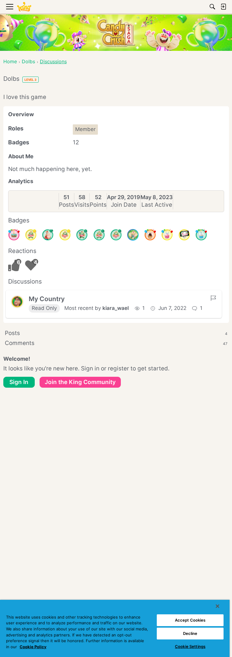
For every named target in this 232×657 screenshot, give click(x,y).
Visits (81, 204)
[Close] (217, 606)
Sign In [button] (18, 382)
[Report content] (213, 298)
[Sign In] (223, 6)
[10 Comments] (65, 235)
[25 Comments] (31, 235)
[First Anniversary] (201, 235)
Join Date (124, 204)
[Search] (212, 6)
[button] (17, 302)
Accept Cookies (190, 620)
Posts (66, 204)
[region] (115, 628)
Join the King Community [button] (80, 382)
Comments (116, 343)
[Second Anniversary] (167, 235)
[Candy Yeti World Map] (133, 235)
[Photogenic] (184, 235)
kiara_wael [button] (115, 308)
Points (98, 204)
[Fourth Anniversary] (14, 235)
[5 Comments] (82, 235)
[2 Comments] (99, 235)
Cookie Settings (190, 646)
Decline (190, 633)
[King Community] (24, 7)
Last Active (156, 204)
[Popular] (47, 235)
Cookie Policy (33, 646)
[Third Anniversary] (150, 235)
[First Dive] (116, 235)
